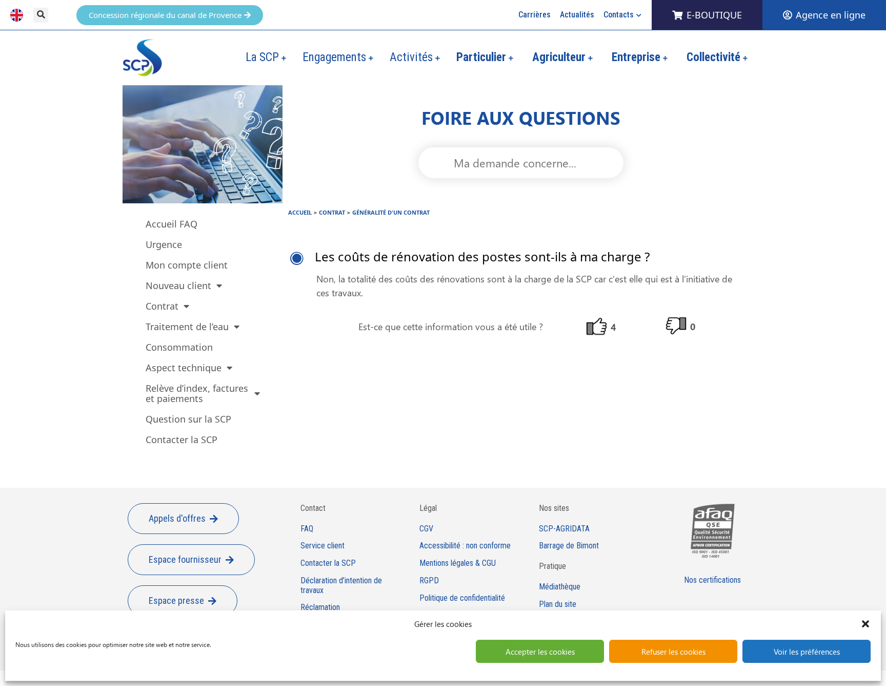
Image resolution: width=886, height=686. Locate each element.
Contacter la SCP (181, 439)
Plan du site (557, 604)
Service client (322, 545)
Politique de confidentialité (462, 598)
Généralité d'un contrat (391, 212)
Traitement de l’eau (187, 326)
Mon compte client (187, 265)
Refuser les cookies (673, 651)
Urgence (164, 244)
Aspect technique (184, 367)
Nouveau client (178, 285)
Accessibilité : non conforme (465, 545)
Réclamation (320, 607)
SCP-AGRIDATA (564, 528)
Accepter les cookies (540, 651)
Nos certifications (712, 580)
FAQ (306, 528)
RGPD (429, 580)
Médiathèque (559, 587)
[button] (865, 624)
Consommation (179, 347)
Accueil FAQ (171, 224)
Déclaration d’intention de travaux (341, 585)
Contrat (162, 306)
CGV (426, 528)
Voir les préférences (807, 651)
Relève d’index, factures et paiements (197, 393)
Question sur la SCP (188, 419)
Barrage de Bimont (569, 545)
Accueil (300, 212)
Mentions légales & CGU (457, 563)
